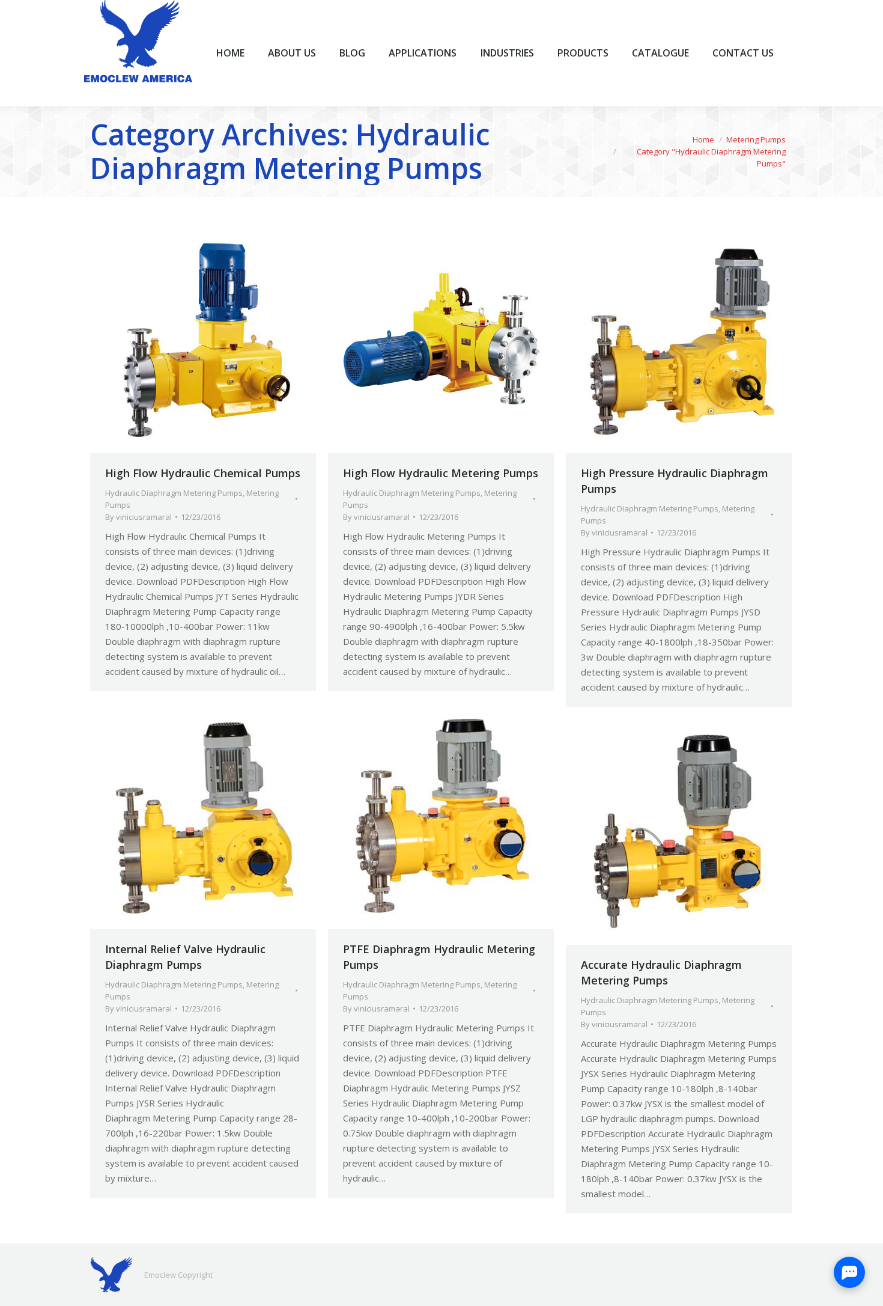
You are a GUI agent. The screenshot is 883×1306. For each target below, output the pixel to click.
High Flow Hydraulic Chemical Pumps (202, 473)
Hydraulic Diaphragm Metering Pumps (174, 492)
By (138, 516)
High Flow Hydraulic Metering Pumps (440, 473)
